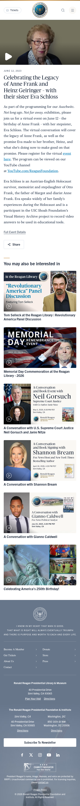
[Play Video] (40, 42)
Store (45, 655)
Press (45, 661)
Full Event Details (15, 232)
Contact (8, 667)
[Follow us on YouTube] (49, 755)
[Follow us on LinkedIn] (58, 755)
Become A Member (14, 649)
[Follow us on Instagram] (40, 755)
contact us (43, 782)
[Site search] (63, 10)
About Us (9, 661)
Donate (46, 649)
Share (16, 244)
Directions (49, 698)
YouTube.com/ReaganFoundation (32, 171)
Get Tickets (10, 655)
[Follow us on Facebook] (22, 755)
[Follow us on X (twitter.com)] (31, 755)
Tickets (14, 10)
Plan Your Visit (33, 698)
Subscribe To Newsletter (40, 742)
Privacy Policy (40, 789)
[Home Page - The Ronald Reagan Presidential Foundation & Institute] (40, 10)
